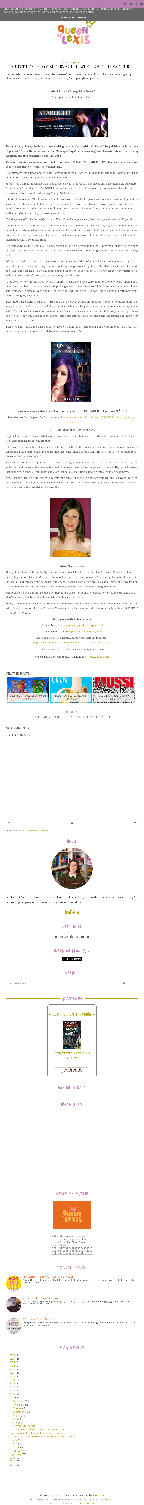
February (18, 1450)
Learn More (66, 17)
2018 (12, 1383)
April (15, 1443)
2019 (12, 1380)
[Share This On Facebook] (67, 712)
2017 (12, 1387)
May (15, 1440)
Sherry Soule (101, 717)
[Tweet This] (72, 712)
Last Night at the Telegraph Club (72, 1053)
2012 (12, 1461)
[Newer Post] (8, 822)
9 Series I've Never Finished (38, 1319)
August (17, 1415)
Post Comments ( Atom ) (34, 830)
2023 (12, 1365)
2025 (12, 1358)
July (15, 1418)
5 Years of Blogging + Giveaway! (41, 1298)
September (19, 1411)
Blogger (108, 1500)
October (17, 1408)
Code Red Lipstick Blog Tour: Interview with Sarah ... (40, 1429)
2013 (12, 1457)
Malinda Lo (73, 1057)
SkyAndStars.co (85, 1503)
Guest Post (52, 717)
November (19, 1404)
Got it (82, 17)
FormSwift (98, 1495)
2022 (12, 1369)
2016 (12, 1390)
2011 (12, 1464)
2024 (12, 1362)
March (16, 1447)
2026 (12, 1355)
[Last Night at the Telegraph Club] (72, 1047)
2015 (12, 1394)
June (15, 1422)
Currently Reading (72, 1014)
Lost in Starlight (75, 717)
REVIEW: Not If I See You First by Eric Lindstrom (48, 1276)
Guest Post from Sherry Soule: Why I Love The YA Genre (43, 1436)
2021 (12, 1372)
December (19, 1401)
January (17, 1454)
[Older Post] (135, 822)
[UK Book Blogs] (72, 888)
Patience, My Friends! (24, 1426)
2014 (12, 1397)
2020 (12, 1376)
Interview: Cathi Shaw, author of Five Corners (37, 1433)
